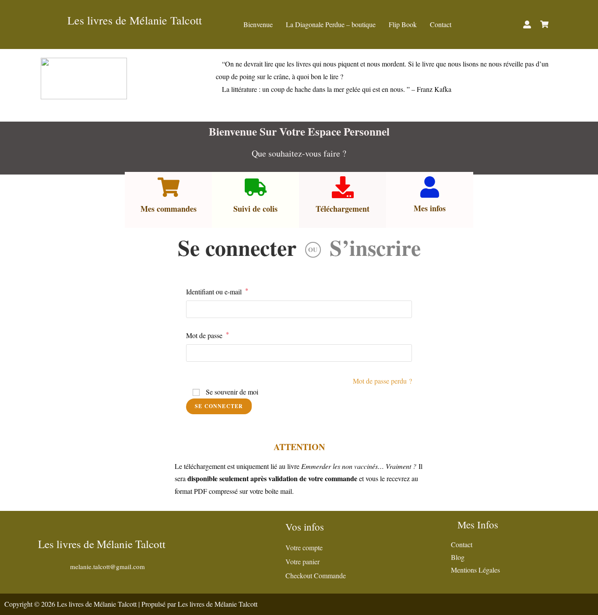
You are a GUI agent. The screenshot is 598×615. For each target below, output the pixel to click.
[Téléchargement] (343, 187)
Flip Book (403, 24)
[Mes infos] (429, 187)
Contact (440, 24)
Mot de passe (207, 334)
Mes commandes (169, 208)
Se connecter (237, 247)
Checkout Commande (315, 575)
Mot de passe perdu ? (382, 380)
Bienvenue (258, 24)
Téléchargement (342, 208)
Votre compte (304, 547)
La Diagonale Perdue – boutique (331, 24)
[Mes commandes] (168, 187)
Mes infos (430, 208)
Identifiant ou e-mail (217, 291)
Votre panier (302, 561)
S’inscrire (375, 247)
